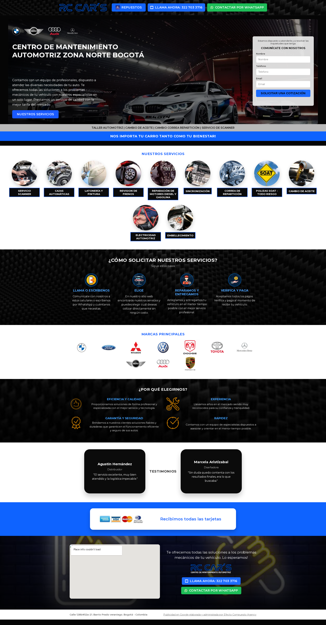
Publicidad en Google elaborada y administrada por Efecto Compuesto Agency (209, 614)
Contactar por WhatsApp (239, 7)
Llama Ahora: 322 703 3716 (179, 7)
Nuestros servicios (35, 114)
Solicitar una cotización (283, 93)
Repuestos (131, 7)
